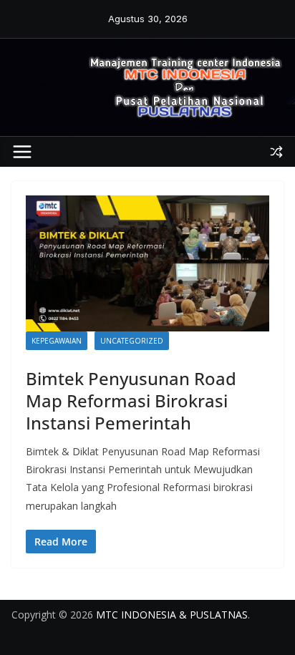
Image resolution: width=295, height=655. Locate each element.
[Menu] (22, 151)
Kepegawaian (57, 341)
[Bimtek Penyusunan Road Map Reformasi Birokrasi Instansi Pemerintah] (147, 263)
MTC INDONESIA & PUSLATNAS (172, 614)
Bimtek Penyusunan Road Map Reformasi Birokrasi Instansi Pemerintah (131, 401)
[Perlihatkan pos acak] (276, 152)
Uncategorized (131, 341)
